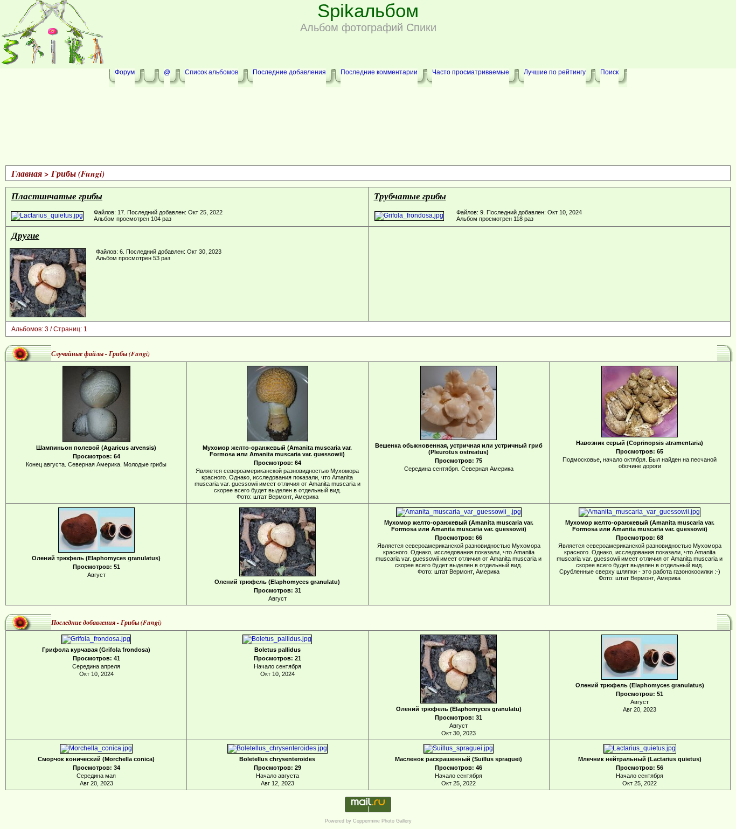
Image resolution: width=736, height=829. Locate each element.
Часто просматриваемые (470, 72)
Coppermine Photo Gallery (382, 821)
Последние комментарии (379, 72)
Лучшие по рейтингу (555, 72)
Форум (125, 72)
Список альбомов (211, 72)
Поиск (609, 72)
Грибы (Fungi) (78, 173)
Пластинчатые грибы (56, 196)
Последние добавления (289, 72)
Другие (25, 235)
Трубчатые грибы (410, 196)
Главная (26, 173)
